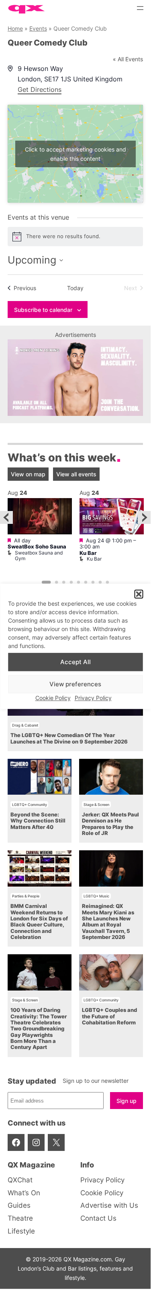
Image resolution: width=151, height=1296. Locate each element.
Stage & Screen (96, 804)
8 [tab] (100, 582)
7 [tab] (92, 582)
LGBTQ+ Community (29, 804)
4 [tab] (71, 582)
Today (75, 288)
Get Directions (39, 89)
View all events (76, 474)
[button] (139, 594)
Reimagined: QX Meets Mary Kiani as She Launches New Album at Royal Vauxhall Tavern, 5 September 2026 (108, 921)
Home (15, 28)
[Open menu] (140, 8)
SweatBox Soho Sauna (37, 547)
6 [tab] (85, 582)
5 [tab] (78, 582)
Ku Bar (88, 553)
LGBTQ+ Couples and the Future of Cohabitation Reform (109, 1016)
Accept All (75, 662)
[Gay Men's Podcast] (75, 413)
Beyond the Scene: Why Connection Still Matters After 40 (37, 821)
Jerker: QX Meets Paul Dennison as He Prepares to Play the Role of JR (110, 824)
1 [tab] (46, 582)
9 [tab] (107, 582)
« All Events (128, 59)
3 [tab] (63, 582)
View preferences (75, 684)
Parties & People (25, 896)
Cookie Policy (53, 698)
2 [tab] (56, 582)
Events (38, 28)
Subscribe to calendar (43, 309)
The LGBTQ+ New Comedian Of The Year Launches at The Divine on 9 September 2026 (69, 738)
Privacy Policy (93, 698)
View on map (28, 474)
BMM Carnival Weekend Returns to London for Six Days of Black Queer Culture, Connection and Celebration (39, 921)
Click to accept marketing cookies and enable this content (75, 154)
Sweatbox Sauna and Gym (39, 555)
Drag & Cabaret (25, 725)
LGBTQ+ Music (96, 896)
